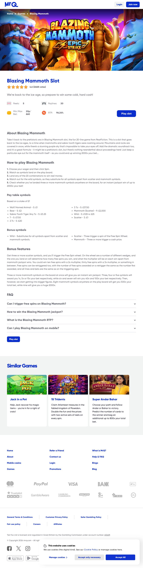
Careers (36, 524)
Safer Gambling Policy (91, 517)
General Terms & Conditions (20, 517)
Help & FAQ (98, 456)
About (10, 456)
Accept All (120, 557)
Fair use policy (13, 524)
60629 (107, 535)
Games (10, 469)
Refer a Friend (57, 450)
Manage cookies (57, 557)
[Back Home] (11, 4)
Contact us (55, 456)
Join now (132, 4)
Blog (94, 469)
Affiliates (58, 524)
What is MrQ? (99, 450)
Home (10, 450)
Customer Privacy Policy (57, 517)
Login (119, 4)
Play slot (126, 113)
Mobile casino (14, 463)
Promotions (55, 469)
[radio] (9, 87)
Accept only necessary (89, 557)
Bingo (95, 463)
